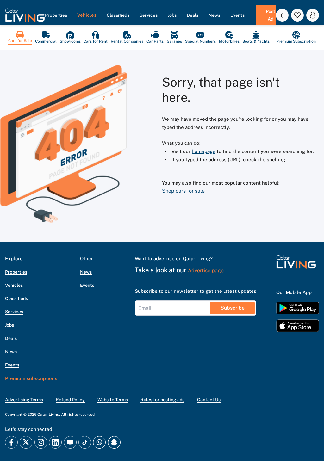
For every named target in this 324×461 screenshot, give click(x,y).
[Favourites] (297, 15)
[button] (25, 15)
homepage (203, 151)
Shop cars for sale (183, 191)
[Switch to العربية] (282, 15)
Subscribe (233, 308)
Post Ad (270, 15)
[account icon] (312, 15)
